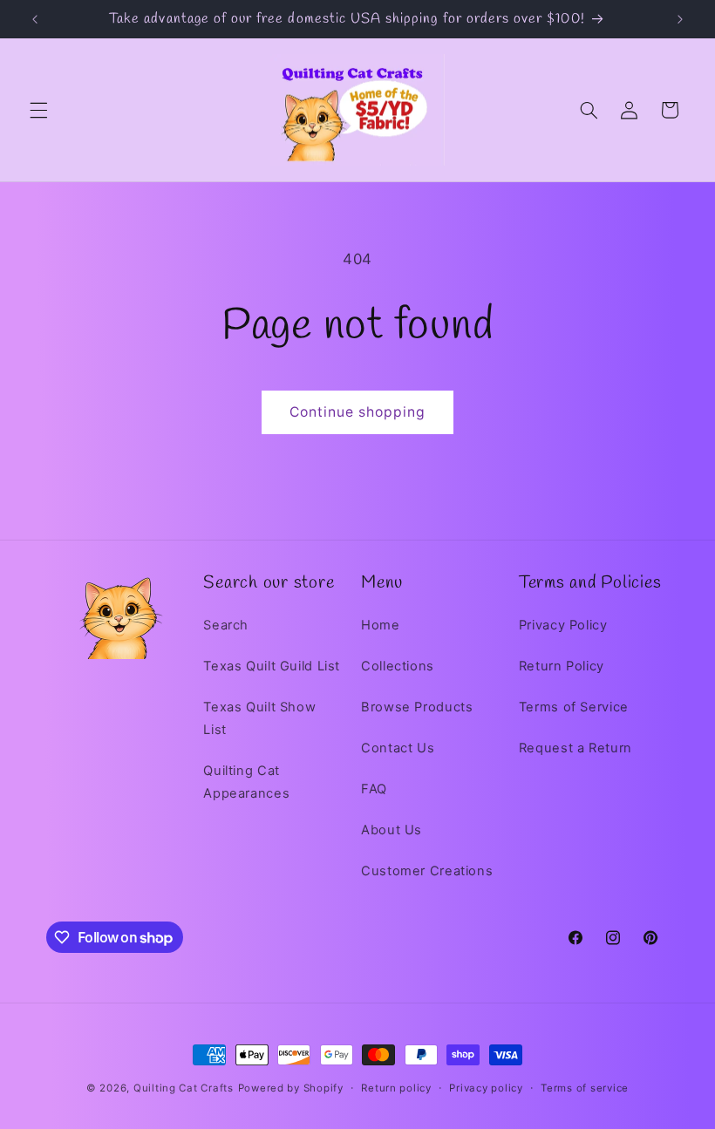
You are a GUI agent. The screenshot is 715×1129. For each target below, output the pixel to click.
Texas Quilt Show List (259, 718)
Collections (397, 666)
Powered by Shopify (291, 1088)
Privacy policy (485, 1088)
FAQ (374, 789)
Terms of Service (574, 707)
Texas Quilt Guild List (271, 666)
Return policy (396, 1088)
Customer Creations (427, 871)
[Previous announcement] (35, 19)
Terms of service (585, 1088)
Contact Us (397, 748)
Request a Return (575, 748)
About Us (391, 830)
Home (380, 625)
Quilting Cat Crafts (183, 1088)
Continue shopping (357, 412)
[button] (38, 110)
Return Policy (561, 666)
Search (226, 625)
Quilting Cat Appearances (246, 782)
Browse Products (417, 707)
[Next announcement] (680, 19)
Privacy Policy (563, 625)
